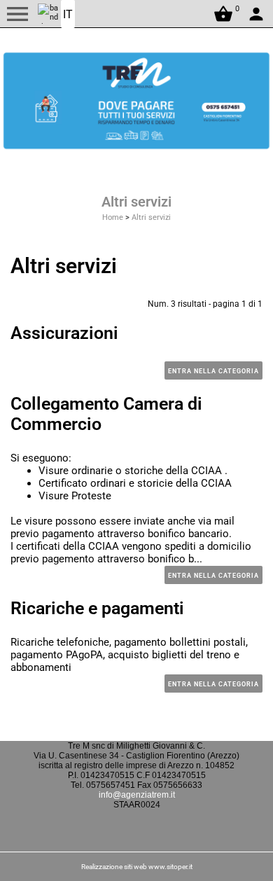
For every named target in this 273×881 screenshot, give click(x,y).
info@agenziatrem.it (137, 795)
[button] (17, 14)
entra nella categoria (213, 371)
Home (112, 217)
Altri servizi (151, 217)
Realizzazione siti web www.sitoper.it (136, 866)
